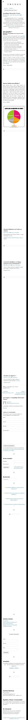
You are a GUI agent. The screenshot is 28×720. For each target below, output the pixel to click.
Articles (11, 8)
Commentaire (6, 430)
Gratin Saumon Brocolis (8, 623)
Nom (4, 417)
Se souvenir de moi (19, 466)
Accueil (6, 8)
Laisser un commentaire (15, 232)
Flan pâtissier (5, 620)
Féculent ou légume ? (10, 375)
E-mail (4, 421)
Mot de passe (6, 464)
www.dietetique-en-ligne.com (13, 717)
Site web (4, 426)
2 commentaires (14, 377)
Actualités (11, 668)
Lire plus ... (11, 235)
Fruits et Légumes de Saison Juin (10, 622)
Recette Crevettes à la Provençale (10, 624)
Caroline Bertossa (17, 15)
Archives (17, 668)
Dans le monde (11, 26)
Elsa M (8, 402)
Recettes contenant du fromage (13, 237)
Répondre (5, 408)
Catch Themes (16, 718)
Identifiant (5, 461)
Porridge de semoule (7, 626)
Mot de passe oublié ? (18, 468)
